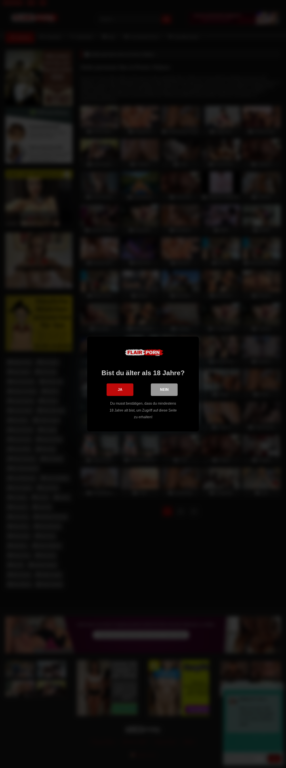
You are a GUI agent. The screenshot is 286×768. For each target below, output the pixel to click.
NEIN (164, 389)
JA (120, 389)
